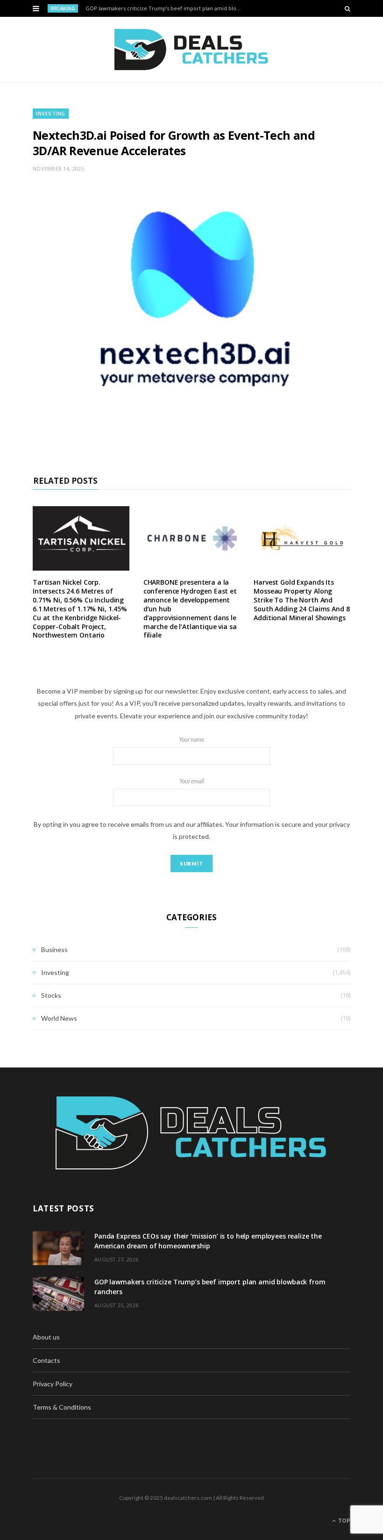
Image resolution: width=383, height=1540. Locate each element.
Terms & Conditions (62, 1407)
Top (343, 1521)
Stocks (51, 995)
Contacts (46, 1360)
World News (59, 1018)
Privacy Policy (52, 1384)
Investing (50, 113)
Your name (191, 739)
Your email (191, 781)
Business (54, 949)
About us (46, 1337)
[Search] (347, 8)
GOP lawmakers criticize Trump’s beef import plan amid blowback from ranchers (166, 8)
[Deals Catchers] (191, 50)
